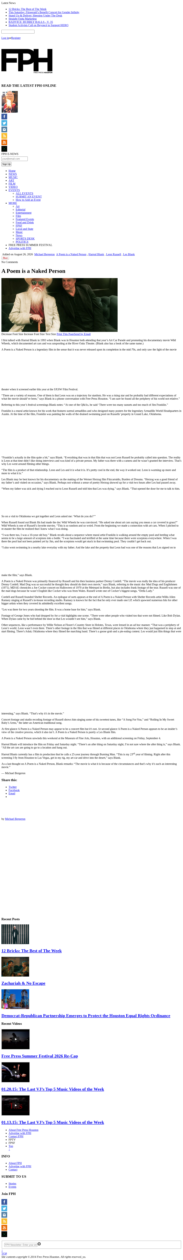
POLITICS (22, 241)
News (19, 235)
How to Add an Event (28, 199)
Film (18, 215)
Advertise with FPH (20, 248)
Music (19, 232)
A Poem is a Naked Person (71, 254)
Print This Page (65, 334)
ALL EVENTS (24, 193)
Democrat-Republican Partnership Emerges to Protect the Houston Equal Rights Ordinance (85, 1015)
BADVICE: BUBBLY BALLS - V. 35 (31, 21)
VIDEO (13, 186)
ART (11, 180)
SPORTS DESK (25, 238)
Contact (13, 1169)
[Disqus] (91, 868)
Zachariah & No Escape (23, 983)
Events (12, 1186)
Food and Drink (25, 222)
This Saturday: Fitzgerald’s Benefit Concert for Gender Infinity (44, 12)
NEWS (13, 174)
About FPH (15, 1163)
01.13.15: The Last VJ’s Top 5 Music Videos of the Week (52, 1122)
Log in (5, 37)
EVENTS (14, 190)
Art (17, 206)
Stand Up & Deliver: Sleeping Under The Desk (35, 15)
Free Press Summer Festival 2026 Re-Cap (39, 1056)
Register (16, 37)
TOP (4, 1252)
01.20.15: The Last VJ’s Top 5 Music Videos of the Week (52, 1089)
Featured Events (25, 219)
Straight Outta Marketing (23, 18)
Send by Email (82, 334)
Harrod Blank (96, 254)
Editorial (20, 209)
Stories (12, 1183)
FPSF (19, 225)
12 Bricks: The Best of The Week (27, 9)
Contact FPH (16, 1136)
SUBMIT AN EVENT (29, 196)
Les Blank (129, 254)
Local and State (24, 228)
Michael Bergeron (44, 254)
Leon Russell (113, 254)
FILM (12, 183)
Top (11, 1148)
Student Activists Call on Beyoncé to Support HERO (38, 25)
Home (12, 170)
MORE (13, 203)
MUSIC (13, 177)
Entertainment (23, 212)
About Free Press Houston (23, 1129)
